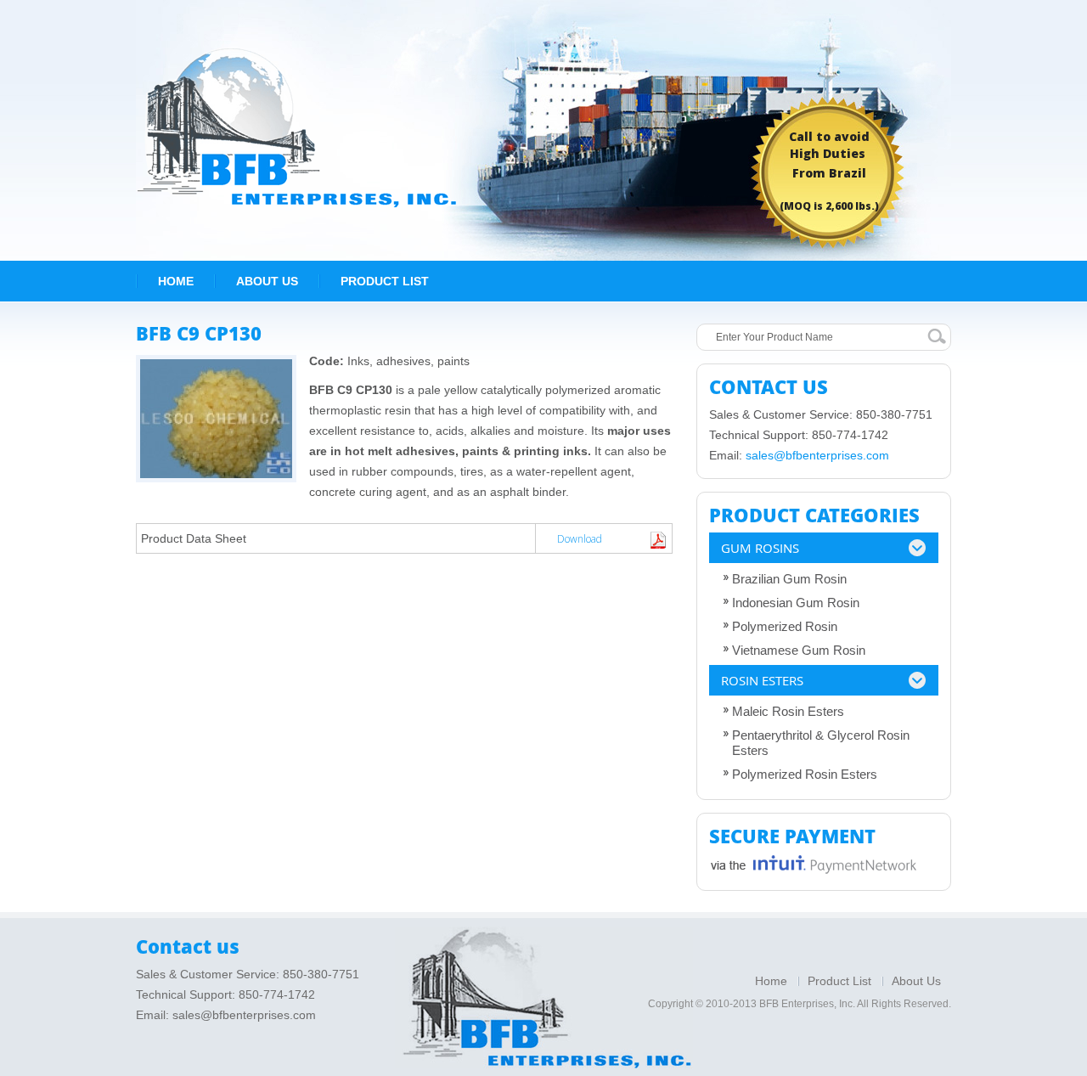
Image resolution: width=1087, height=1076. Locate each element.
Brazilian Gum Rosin (789, 579)
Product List (385, 281)
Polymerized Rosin (784, 626)
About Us (267, 281)
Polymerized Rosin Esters (804, 774)
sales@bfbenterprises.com (817, 455)
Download (579, 539)
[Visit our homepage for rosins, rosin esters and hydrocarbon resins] (296, 127)
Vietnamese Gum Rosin (798, 650)
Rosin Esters (762, 680)
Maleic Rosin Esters (788, 711)
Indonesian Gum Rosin (795, 602)
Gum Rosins (760, 547)
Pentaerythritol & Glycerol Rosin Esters (821, 743)
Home (176, 281)
